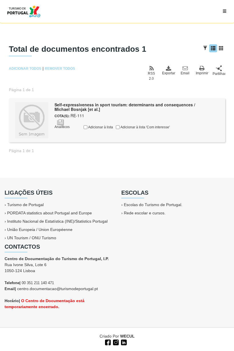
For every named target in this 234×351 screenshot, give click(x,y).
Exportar (168, 73)
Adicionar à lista (100, 127)
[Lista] (213, 48)
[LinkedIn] (123, 342)
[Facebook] (107, 342)
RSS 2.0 (151, 76)
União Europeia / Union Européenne (39, 229)
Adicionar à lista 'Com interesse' (145, 127)
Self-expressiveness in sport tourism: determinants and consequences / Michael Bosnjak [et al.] (125, 107)
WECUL (127, 336)
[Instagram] (115, 342)
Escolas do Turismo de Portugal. (153, 204)
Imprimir (202, 73)
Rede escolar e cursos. (145, 213)
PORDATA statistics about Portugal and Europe (49, 213)
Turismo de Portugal (25, 204)
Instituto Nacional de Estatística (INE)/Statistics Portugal (57, 221)
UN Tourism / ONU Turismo (31, 238)
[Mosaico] (221, 48)
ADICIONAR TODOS (25, 69)
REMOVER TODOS (60, 69)
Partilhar (219, 74)
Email (185, 73)
